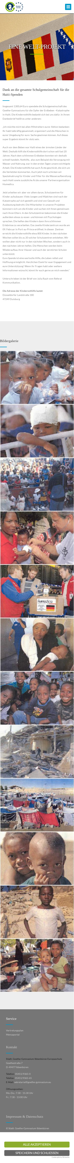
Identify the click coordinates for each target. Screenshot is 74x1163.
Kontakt (11, 1047)
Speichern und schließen (37, 1153)
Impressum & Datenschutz (24, 1116)
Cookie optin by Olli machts (61, 1157)
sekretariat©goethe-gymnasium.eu (32, 1082)
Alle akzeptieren (37, 1144)
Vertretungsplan (14, 1030)
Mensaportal (13, 1034)
